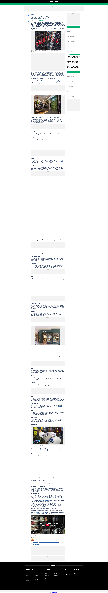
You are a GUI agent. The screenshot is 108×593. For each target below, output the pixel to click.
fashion (59, 80)
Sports (70, 4)
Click (38, 28)
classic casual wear (41, 146)
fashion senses (46, 286)
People (58, 4)
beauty (44, 512)
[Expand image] (63, 32)
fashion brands (40, 72)
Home (38, 4)
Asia (67, 91)
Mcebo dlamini (35, 542)
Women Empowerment (64, 4)
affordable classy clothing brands (44, 500)
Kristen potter (35, 544)
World (50, 4)
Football (68, 51)
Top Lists (41, 12)
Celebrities (68, 31)
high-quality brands (42, 80)
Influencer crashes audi (43, 542)
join (48, 117)
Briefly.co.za (39, 512)
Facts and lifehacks (36, 12)
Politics (46, 4)
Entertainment (54, 4)
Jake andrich (50, 542)
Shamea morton (56, 542)
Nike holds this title (57, 482)
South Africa (42, 4)
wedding (60, 406)
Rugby (68, 36)
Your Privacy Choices (55, 592)
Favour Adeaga (41, 20)
